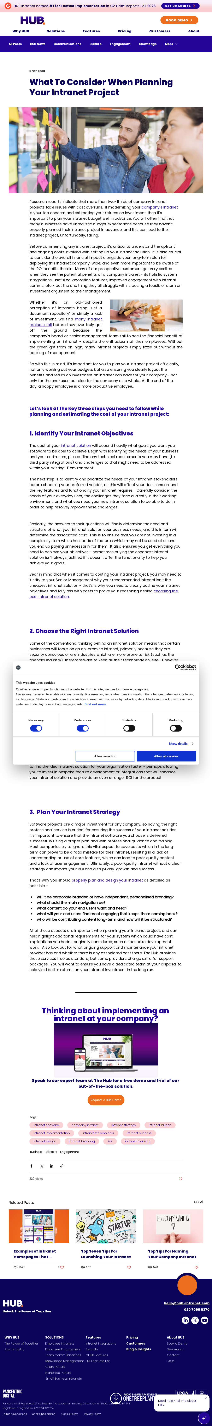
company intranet (85, 1125)
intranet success (139, 1133)
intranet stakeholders (98, 1133)
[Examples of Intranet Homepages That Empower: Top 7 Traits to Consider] (39, 1226)
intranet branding (82, 1141)
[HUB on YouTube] (204, 1320)
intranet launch (160, 1125)
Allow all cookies (166, 756)
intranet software (46, 1125)
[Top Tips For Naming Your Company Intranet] (173, 1226)
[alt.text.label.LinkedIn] (185, 1320)
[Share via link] (62, 1166)
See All (198, 1202)
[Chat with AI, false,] (204, 1418)
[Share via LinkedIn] (52, 1166)
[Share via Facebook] (31, 1166)
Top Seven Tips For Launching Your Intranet (106, 1254)
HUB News (37, 44)
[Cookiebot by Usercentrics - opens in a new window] (178, 667)
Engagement (120, 44)
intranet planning (138, 1141)
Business (36, 1152)
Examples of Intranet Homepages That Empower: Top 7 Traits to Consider (38, 1254)
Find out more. (95, 704)
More (169, 44)
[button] (21, 31)
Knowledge (148, 44)
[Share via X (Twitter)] (41, 1166)
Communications (67, 44)
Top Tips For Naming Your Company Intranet (172, 1254)
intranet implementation (52, 1133)
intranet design (45, 1141)
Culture (95, 44)
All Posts (15, 44)
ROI (110, 1141)
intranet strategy (123, 1125)
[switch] (83, 728)
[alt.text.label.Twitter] (195, 1320)
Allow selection (105, 756)
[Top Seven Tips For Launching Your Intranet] (106, 1226)
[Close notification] (205, 1398)
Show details (178, 743)
